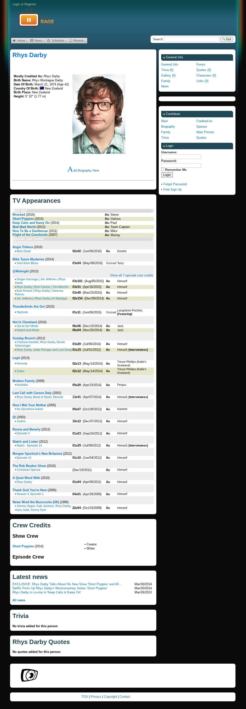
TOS (85, 696)
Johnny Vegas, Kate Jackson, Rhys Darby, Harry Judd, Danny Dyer (43, 508)
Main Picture (205, 132)
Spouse (201, 126)
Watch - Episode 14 (29, 445)
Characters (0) (206, 75)
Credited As (204, 121)
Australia (22, 385)
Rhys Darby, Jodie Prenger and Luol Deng (44, 350)
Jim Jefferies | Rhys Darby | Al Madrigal (42, 298)
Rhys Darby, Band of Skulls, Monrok (40, 397)
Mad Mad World (24, 227)
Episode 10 (24, 457)
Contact (125, 696)
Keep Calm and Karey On (31, 223)
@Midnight (20, 271)
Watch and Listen (25, 441)
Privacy (96, 696)
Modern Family (23, 381)
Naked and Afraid (28, 330)
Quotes (201, 137)
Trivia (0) (167, 70)
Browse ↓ (79, 40)
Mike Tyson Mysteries (28, 259)
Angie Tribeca (22, 247)
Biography (168, 126)
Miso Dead (24, 251)
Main (164, 121)
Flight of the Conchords (30, 235)
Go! (228, 39)
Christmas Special (28, 469)
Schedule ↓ (58, 40)
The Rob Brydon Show (29, 466)
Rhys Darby (29, 55)
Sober (20, 371)
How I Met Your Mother (29, 405)
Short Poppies (23, 218)
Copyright (111, 696)
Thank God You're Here (29, 490)
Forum (200, 64)
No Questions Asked (30, 409)
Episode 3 (23, 433)
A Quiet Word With (26, 478)
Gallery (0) (168, 75)
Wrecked (18, 214)
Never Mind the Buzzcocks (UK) (35, 502)
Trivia (165, 137)
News (165, 86)
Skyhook (22, 312)
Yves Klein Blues (27, 263)
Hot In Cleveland (24, 322)
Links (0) (202, 81)
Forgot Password (175, 184)
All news (18, 600)
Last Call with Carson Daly (32, 393)
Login (16, 4)
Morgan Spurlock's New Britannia (37, 453)
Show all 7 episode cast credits (131, 275)
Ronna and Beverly (26, 429)
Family (165, 81)
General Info (169, 64)
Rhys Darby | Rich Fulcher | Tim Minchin (43, 287)
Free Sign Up (172, 189)
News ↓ (39, 40)
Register (30, 4)
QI (14, 417)
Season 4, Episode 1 (30, 494)
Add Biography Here (83, 170)
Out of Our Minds (27, 326)
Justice (21, 421)
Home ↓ (22, 40)
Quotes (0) (203, 70)
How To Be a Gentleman (30, 231)
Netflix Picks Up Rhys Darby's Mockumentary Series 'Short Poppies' (59, 588)
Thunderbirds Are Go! (28, 306)
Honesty (22, 363)
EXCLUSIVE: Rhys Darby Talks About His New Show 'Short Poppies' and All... (67, 584)
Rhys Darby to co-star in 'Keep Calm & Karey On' (46, 592)
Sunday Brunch (23, 338)
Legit (16, 358)
